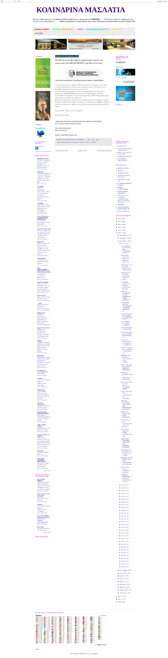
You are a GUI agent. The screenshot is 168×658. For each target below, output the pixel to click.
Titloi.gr (39, 341)
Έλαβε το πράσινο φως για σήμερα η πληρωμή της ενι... (126, 350)
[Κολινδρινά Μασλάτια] (36, 149)
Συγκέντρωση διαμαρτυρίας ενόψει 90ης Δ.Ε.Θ (43, 222)
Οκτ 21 (123, 510)
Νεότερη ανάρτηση (62, 150)
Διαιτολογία (41, 295)
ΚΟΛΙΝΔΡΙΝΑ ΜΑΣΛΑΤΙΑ (79, 10)
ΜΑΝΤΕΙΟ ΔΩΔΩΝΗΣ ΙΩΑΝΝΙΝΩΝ (41, 460)
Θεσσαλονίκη (66, 142)
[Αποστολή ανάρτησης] (88, 139)
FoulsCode (40, 172)
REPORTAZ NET (42, 159)
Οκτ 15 (123, 527)
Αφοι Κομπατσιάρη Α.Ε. (124, 180)
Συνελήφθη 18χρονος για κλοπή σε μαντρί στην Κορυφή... (126, 285)
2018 (119, 219)
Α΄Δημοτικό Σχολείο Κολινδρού (124, 176)
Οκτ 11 (123, 538)
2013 (119, 233)
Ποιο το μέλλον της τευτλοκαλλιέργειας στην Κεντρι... (126, 423)
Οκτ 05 (123, 555)
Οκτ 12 (123, 536)
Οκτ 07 (123, 550)
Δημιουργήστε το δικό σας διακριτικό (43, 151)
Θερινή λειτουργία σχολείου (43, 499)
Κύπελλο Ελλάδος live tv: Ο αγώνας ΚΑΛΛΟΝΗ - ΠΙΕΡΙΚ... (126, 385)
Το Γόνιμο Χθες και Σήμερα (43, 435)
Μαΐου (122, 581)
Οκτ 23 (123, 505)
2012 (119, 596)
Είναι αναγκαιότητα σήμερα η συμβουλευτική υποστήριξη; (43, 382)
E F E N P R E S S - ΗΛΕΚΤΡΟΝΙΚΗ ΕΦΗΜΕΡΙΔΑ (43, 217)
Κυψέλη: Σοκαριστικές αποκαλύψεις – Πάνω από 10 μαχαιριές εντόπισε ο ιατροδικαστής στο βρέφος (43, 193)
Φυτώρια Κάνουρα (123, 211)
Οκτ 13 (123, 533)
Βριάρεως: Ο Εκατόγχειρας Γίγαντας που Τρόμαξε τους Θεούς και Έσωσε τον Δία (43, 332)
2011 (119, 599)
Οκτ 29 (123, 488)
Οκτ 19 (123, 516)
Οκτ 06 (123, 553)
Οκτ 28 (123, 491)
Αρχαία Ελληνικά (43, 328)
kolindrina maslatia (70, 139)
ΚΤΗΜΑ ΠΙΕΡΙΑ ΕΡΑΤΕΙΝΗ (123, 192)
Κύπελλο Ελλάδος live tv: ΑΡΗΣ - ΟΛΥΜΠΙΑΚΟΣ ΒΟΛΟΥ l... (126, 316)
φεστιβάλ (93, 142)
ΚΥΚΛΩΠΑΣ (41, 258)
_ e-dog (39, 303)
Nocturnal (40, 451)
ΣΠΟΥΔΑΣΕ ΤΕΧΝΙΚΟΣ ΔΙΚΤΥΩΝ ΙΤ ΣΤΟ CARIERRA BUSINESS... (126, 443)
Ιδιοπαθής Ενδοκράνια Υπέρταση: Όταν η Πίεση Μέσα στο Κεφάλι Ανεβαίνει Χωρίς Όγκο (42, 318)
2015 (119, 227)
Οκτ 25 (123, 499)
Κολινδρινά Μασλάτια (39, 146)
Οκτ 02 (123, 564)
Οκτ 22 (123, 507)
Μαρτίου (123, 587)
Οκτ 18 (123, 519)
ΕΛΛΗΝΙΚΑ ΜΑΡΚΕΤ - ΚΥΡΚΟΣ (125, 184)
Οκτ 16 (123, 524)
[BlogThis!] (93, 140)
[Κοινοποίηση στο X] (95, 140)
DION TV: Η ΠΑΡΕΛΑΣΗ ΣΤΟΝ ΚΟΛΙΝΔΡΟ (125, 414)
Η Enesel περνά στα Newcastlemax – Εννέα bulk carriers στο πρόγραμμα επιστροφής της (43, 208)
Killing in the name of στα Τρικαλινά (43, 406)
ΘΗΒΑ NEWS (41, 425)
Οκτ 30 (123, 485)
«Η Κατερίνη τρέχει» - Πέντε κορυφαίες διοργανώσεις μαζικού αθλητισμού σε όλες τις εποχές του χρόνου (44, 485)
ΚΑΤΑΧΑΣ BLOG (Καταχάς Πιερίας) (43, 516)
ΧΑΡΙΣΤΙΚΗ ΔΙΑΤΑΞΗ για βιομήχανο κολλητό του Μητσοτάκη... (44, 274)
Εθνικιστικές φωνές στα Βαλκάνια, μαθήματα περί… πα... (125, 258)
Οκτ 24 (123, 502)
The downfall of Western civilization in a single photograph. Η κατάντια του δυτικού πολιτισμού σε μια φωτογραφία (44, 361)
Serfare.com (40, 390)
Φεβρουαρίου (124, 590)
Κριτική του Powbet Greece (43, 453)
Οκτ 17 (123, 522)
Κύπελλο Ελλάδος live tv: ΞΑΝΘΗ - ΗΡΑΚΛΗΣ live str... (126, 334)
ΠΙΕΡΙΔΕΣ (121, 205)
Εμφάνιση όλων (47, 470)
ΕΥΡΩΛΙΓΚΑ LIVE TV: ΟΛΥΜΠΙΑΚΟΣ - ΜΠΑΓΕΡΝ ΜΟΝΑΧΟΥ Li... (126, 307)
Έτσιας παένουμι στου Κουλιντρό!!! (125, 153)
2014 (119, 230)
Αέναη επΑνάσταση (43, 229)
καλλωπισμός (74, 142)
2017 (119, 221)
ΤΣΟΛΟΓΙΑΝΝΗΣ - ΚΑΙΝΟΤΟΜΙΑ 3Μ (124, 208)
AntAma (39, 378)
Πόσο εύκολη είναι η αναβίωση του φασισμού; (126, 469)
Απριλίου (123, 584)
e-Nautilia (40, 203)
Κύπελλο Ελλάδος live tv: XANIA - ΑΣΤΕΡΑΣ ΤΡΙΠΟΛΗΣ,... (126, 367)
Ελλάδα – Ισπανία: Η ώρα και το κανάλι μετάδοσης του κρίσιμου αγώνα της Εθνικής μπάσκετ (43, 163)
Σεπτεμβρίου (124, 570)
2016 (119, 224)
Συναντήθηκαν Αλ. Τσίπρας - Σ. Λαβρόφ (126, 323)
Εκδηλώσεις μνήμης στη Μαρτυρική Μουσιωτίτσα (43, 464)
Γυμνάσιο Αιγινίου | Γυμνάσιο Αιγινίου (43, 495)
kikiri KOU (40, 356)
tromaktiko (40, 187)
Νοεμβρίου (123, 238)
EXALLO (120, 170)
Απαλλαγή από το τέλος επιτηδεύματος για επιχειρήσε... (126, 394)
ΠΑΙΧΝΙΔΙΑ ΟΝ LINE (124, 156)
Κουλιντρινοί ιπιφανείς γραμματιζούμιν (125, 149)
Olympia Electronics (123, 173)
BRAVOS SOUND (123, 168)
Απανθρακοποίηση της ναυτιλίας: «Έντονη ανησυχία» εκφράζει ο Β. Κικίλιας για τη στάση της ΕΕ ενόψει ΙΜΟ (44, 177)
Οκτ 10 (123, 541)
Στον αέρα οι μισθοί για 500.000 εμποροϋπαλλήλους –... (126, 432)
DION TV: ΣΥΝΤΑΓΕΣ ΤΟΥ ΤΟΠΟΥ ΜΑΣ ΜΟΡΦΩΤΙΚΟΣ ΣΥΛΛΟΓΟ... (126, 405)
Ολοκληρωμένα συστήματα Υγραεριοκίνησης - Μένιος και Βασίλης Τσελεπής (124, 199)
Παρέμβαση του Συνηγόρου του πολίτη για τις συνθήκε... (126, 452)
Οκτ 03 (123, 561)
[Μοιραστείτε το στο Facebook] (97, 140)
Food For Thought (42, 282)
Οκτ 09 (123, 544)
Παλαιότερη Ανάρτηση (104, 150)
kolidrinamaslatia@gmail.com (65, 19)
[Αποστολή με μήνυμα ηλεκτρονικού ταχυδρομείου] (91, 140)
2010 (119, 602)
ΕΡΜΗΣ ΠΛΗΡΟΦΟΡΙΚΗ (123, 188)
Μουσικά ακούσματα (41, 403)
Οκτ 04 (123, 558)
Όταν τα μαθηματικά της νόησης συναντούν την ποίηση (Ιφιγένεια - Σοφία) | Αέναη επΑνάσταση (44, 233)
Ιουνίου (122, 579)
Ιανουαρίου (123, 593)
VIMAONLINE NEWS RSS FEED (43, 412)
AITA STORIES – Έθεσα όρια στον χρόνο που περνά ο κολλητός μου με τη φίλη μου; (43, 394)
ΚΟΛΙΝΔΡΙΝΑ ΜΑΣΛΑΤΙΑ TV (123, 159)
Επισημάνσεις (42, 370)
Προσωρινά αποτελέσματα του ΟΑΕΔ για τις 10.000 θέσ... (126, 342)
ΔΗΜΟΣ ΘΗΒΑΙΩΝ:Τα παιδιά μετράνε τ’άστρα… (43, 428)
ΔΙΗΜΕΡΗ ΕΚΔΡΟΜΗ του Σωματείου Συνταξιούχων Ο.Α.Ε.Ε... (126, 478)
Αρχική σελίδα (82, 150)
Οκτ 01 (123, 567)
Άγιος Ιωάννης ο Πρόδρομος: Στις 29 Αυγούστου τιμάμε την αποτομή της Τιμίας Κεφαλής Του (43, 287)
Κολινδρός (40, 527)
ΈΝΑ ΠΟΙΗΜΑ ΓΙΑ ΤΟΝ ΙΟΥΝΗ (42, 373)
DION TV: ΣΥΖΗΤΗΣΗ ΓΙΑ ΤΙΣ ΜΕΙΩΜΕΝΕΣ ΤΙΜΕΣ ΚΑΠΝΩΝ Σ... (126, 296)
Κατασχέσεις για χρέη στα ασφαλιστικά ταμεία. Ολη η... (126, 267)
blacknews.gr (41, 313)
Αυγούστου (123, 573)
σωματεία (82, 142)
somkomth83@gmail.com (68, 135)
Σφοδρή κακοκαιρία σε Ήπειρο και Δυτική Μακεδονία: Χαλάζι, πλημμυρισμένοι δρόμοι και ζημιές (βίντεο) (43, 346)
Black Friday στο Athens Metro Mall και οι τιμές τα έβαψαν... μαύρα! (43, 417)
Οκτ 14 (123, 530)
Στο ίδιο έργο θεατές (43, 528)
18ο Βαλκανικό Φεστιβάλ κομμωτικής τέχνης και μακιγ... (125, 276)
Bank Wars (40, 242)
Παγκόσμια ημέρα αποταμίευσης (126, 328)
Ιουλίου (122, 576)
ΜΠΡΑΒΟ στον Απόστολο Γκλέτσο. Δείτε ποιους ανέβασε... (126, 358)
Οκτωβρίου (123, 241)
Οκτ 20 (123, 513)
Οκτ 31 (123, 243)
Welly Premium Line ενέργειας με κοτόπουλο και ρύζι (43, 306)
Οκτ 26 (123, 496)
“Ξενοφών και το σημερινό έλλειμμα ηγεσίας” (43, 261)
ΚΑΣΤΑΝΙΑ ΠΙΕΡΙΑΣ (41, 480)
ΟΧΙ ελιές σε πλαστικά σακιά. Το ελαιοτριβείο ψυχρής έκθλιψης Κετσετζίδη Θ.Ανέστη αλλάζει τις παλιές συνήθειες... (43, 442)
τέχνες (88, 142)
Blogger (95, 653)
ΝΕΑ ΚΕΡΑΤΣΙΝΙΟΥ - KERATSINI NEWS (43, 269)
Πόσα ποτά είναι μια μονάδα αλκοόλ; (43, 297)
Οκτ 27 (123, 493)
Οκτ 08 (123, 547)
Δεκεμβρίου (123, 235)
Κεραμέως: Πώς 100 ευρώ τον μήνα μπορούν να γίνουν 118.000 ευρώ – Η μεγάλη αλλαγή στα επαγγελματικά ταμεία (43, 248)
